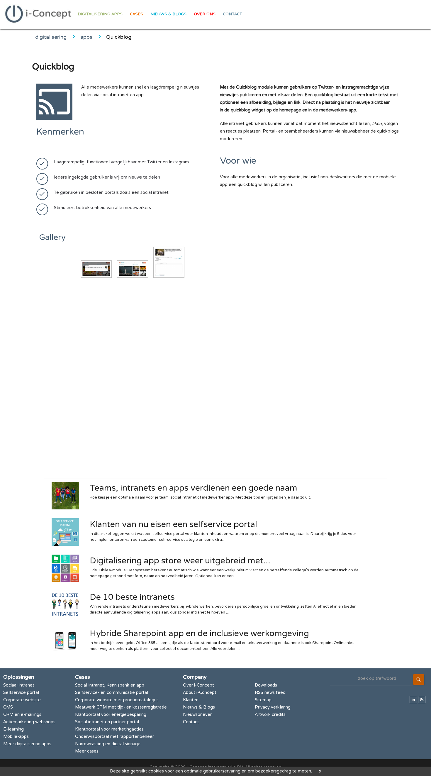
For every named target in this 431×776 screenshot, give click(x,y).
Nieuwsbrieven (198, 714)
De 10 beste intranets (132, 597)
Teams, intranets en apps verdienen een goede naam (193, 488)
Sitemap (263, 699)
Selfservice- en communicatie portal (111, 692)
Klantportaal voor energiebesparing (110, 714)
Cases (136, 14)
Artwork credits (270, 714)
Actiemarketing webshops (29, 721)
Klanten (190, 699)
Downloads (266, 685)
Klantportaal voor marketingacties (109, 729)
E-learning (13, 729)
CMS (8, 707)
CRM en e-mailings (22, 714)
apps (86, 37)
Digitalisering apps (100, 14)
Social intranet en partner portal (107, 721)
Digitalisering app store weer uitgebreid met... (180, 561)
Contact (232, 14)
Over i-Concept (198, 685)
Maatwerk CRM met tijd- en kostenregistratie (121, 707)
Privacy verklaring (273, 707)
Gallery (52, 237)
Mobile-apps (16, 736)
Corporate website (22, 699)
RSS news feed (270, 692)
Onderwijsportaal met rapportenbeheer (114, 736)
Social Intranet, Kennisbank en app (109, 685)
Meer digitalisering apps (27, 743)
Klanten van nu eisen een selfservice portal (173, 524)
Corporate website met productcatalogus (117, 699)
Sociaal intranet (18, 685)
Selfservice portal (21, 692)
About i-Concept (199, 692)
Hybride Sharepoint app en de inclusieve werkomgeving (199, 633)
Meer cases (87, 751)
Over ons (205, 14)
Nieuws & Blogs (168, 14)
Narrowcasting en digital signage (107, 743)
